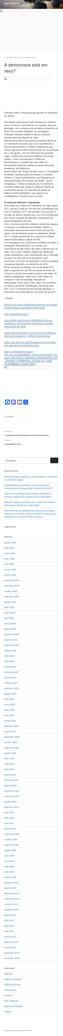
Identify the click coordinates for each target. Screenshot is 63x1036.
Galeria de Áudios (13, 979)
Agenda (8, 973)
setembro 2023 (11, 688)
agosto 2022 (10, 753)
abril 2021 (9, 823)
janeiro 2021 (10, 828)
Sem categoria (11, 1000)
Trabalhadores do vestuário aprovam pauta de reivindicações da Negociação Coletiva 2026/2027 (28, 487)
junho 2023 (9, 704)
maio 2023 (9, 709)
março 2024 (10, 666)
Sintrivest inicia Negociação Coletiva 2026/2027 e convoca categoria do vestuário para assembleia (28, 495)
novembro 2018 (12, 958)
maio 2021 (9, 817)
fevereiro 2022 (11, 780)
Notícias (10, 417)
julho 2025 (9, 607)
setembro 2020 (11, 844)
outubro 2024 (10, 639)
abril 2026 (9, 564)
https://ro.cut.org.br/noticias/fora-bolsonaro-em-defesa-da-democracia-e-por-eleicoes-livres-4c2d (30, 306)
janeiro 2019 (10, 947)
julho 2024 (9, 655)
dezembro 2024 (12, 634)
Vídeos (7, 1011)
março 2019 (10, 936)
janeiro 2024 (10, 677)
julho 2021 (9, 812)
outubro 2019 (10, 904)
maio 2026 (9, 558)
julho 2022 (9, 758)
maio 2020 (9, 866)
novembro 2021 (12, 796)
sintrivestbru (29, 57)
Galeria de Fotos (12, 984)
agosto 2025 (10, 601)
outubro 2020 (10, 839)
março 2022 (10, 774)
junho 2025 (9, 612)
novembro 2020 (12, 833)
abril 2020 (9, 871)
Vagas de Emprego (13, 1006)
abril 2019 (9, 931)
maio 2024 (9, 661)
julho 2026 (9, 547)
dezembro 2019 (12, 893)
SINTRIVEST (12, 3)
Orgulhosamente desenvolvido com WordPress (18, 1030)
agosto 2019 (10, 914)
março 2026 (10, 569)
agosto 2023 (10, 693)
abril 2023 (9, 715)
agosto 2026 (10, 542)
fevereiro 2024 (11, 672)
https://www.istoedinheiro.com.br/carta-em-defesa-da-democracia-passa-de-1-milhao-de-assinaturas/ (30, 334)
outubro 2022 (10, 742)
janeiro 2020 (10, 887)
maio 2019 (9, 925)
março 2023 (10, 720)
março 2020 (10, 877)
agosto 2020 (10, 850)
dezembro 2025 (12, 580)
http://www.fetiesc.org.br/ (16, 313)
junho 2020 (9, 860)
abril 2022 (9, 769)
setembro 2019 (11, 909)
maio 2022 (9, 763)
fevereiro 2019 (11, 941)
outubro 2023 (10, 682)
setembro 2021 (11, 807)
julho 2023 (9, 699)
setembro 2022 (11, 747)
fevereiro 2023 (11, 726)
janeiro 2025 (10, 628)
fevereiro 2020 (11, 882)
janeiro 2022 (10, 785)
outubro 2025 (10, 591)
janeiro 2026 (10, 574)
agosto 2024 (10, 650)
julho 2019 (9, 920)
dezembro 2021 (12, 790)
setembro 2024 (11, 645)
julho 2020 (9, 855)
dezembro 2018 (12, 952)
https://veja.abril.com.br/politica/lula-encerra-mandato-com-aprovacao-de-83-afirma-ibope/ (30, 344)
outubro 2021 (10, 801)
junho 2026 (9, 553)
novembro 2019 (12, 898)
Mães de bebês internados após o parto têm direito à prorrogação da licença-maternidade (30, 503)
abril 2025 (9, 618)
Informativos (10, 989)
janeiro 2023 (10, 731)
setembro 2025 (11, 596)
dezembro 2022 (12, 736)
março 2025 (10, 623)
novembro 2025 (12, 585)
